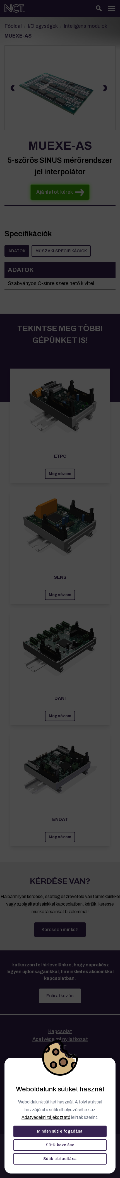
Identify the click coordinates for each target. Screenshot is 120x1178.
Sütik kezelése (60, 1145)
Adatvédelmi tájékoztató (45, 1117)
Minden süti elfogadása (60, 1131)
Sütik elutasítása (60, 1159)
